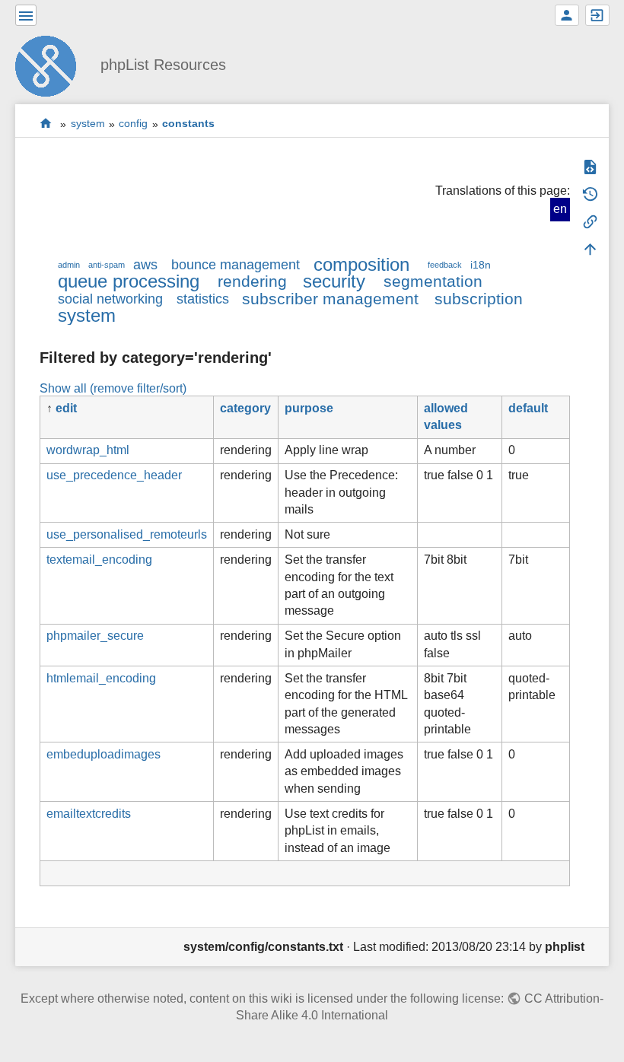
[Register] (567, 15)
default (528, 408)
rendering (252, 281)
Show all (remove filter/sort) (113, 388)
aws (145, 264)
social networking (110, 299)
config (133, 124)
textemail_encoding (99, 559)
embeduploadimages (103, 754)
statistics (203, 299)
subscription (479, 298)
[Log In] (597, 15)
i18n (480, 265)
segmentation (433, 281)
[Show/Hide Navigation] (26, 15)
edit (66, 408)
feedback (445, 264)
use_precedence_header (114, 475)
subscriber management (330, 298)
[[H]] (51, 64)
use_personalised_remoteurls (126, 534)
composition (361, 264)
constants (188, 124)
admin (69, 264)
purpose (309, 408)
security (334, 281)
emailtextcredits (88, 813)
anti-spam (106, 264)
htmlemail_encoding (101, 678)
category (245, 408)
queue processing (128, 281)
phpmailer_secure (95, 635)
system (88, 124)
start (46, 123)
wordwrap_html (87, 450)
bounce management (235, 264)
